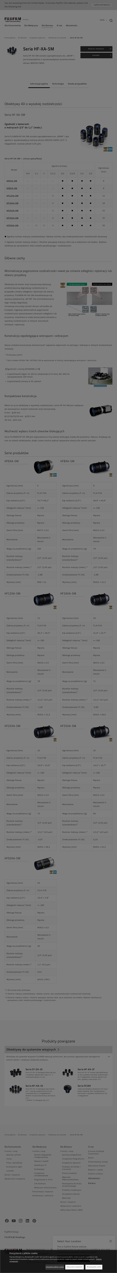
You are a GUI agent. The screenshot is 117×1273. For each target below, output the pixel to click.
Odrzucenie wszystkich (74, 1267)
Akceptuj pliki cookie (94, 1267)
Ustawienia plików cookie (55, 1267)
